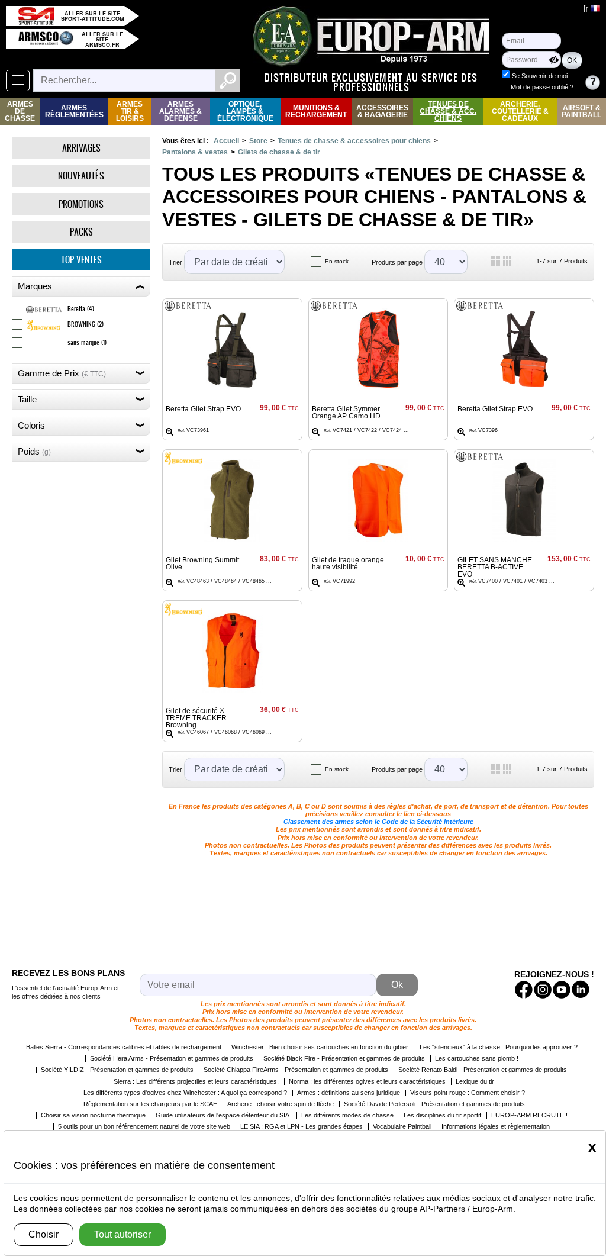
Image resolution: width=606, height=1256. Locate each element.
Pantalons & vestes (195, 152)
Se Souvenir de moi (540, 75)
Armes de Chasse (20, 111)
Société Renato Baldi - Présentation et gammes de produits (482, 1070)
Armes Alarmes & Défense (180, 111)
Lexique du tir (475, 1081)
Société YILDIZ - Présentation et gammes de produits (117, 1070)
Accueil (226, 141)
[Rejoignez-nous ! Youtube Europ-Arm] (561, 989)
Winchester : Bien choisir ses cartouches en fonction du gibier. (320, 1047)
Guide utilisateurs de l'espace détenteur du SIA (223, 1115)
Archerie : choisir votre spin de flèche (280, 1104)
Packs (81, 232)
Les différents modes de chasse (347, 1115)
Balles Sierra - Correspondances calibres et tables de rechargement (123, 1047)
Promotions (81, 204)
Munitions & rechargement (316, 111)
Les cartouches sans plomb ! (476, 1058)
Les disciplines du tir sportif (442, 1115)
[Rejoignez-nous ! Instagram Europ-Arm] (542, 989)
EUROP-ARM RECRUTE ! (529, 1115)
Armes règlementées (74, 111)
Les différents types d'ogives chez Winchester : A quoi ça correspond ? (185, 1093)
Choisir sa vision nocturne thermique (93, 1115)
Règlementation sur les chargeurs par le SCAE (150, 1104)
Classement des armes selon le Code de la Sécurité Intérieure (378, 821)
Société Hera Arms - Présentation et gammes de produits (171, 1058)
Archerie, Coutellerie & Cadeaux (520, 111)
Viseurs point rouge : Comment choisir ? (467, 1093)
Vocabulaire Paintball (402, 1126)
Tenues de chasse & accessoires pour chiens (354, 141)
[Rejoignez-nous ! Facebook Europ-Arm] (523, 989)
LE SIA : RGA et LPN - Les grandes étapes (301, 1126)
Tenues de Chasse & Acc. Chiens (448, 111)
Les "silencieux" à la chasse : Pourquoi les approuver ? (499, 1047)
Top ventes (81, 259)
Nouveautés (81, 175)
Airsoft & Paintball (581, 111)
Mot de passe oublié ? (542, 87)
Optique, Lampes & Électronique (245, 111)
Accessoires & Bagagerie (382, 111)
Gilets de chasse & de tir (279, 152)
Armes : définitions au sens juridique (348, 1093)
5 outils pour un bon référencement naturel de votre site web (144, 1126)
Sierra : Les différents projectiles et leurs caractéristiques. (196, 1081)
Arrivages (81, 147)
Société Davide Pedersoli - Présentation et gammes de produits (434, 1104)
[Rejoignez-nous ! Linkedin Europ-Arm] (580, 989)
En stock (337, 261)
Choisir (43, 1234)
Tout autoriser (122, 1234)
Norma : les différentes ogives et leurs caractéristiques (367, 1081)
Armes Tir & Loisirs (130, 111)
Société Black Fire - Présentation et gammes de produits (344, 1058)
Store (258, 141)
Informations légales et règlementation (495, 1126)
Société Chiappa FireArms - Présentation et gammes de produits (296, 1070)
